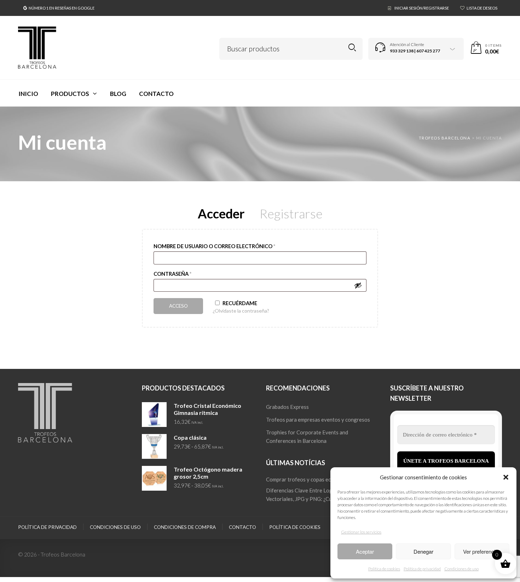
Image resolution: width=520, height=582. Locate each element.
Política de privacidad (422, 568)
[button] (505, 477)
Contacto (242, 527)
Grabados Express (287, 407)
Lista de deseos (482, 8)
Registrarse (291, 215)
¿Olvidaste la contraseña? (241, 311)
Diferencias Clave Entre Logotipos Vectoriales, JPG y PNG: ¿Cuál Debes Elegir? (318, 494)
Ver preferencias (482, 551)
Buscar (352, 47)
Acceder (221, 215)
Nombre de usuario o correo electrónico (214, 246)
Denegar (423, 551)
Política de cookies (384, 568)
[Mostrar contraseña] (358, 285)
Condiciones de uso (461, 568)
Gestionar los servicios (361, 532)
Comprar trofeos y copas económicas (309, 479)
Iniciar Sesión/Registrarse (421, 8)
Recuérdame (239, 303)
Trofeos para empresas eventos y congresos (318, 419)
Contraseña (172, 274)
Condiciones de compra (185, 527)
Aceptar (365, 551)
